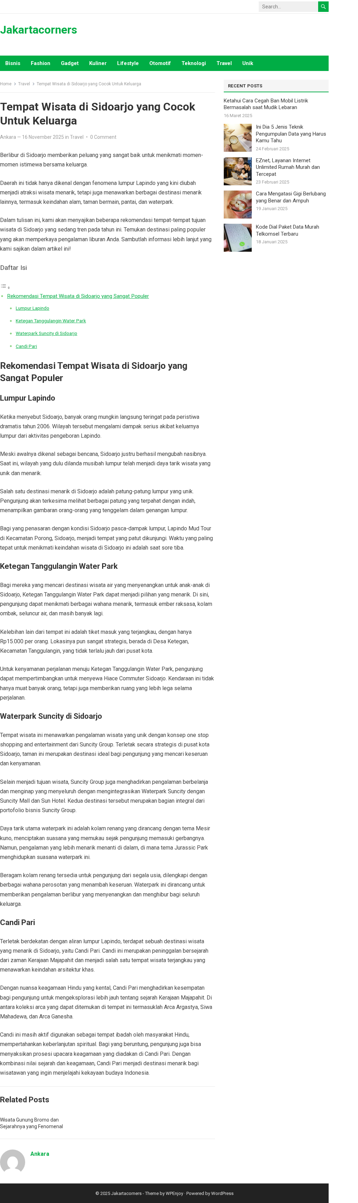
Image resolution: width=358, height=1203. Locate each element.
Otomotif (160, 63)
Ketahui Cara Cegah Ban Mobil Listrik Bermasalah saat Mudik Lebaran (266, 104)
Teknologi (193, 63)
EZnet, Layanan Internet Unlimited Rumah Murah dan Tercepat (288, 167)
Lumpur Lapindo (32, 308)
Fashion (40, 63)
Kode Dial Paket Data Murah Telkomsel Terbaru (287, 230)
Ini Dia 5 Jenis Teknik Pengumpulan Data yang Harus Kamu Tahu (291, 134)
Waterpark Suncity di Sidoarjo (46, 333)
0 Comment (103, 137)
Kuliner (98, 63)
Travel (224, 63)
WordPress (222, 1193)
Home (6, 83)
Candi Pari (26, 346)
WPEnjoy (174, 1193)
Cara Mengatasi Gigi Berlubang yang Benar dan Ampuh (291, 197)
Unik (247, 63)
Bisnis (12, 63)
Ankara (8, 137)
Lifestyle (128, 63)
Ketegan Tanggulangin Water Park (51, 320)
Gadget (70, 63)
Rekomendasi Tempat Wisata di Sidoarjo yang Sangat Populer (78, 296)
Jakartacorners (38, 29)
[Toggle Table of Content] (5, 287)
